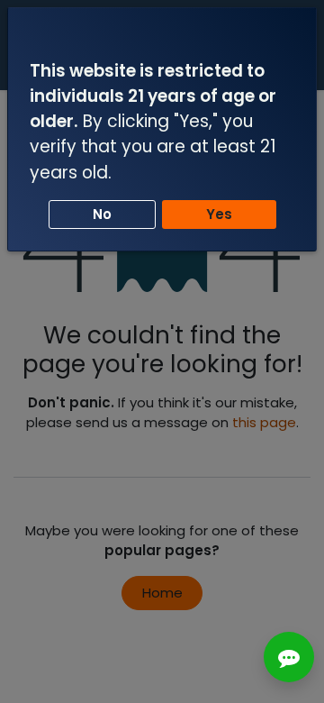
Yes (219, 214)
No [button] (102, 214)
